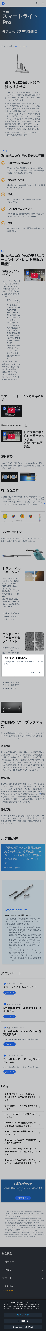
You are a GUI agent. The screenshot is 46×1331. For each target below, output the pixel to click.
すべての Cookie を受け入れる (23, 1327)
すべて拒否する (23, 1321)
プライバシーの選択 (23, 1315)
